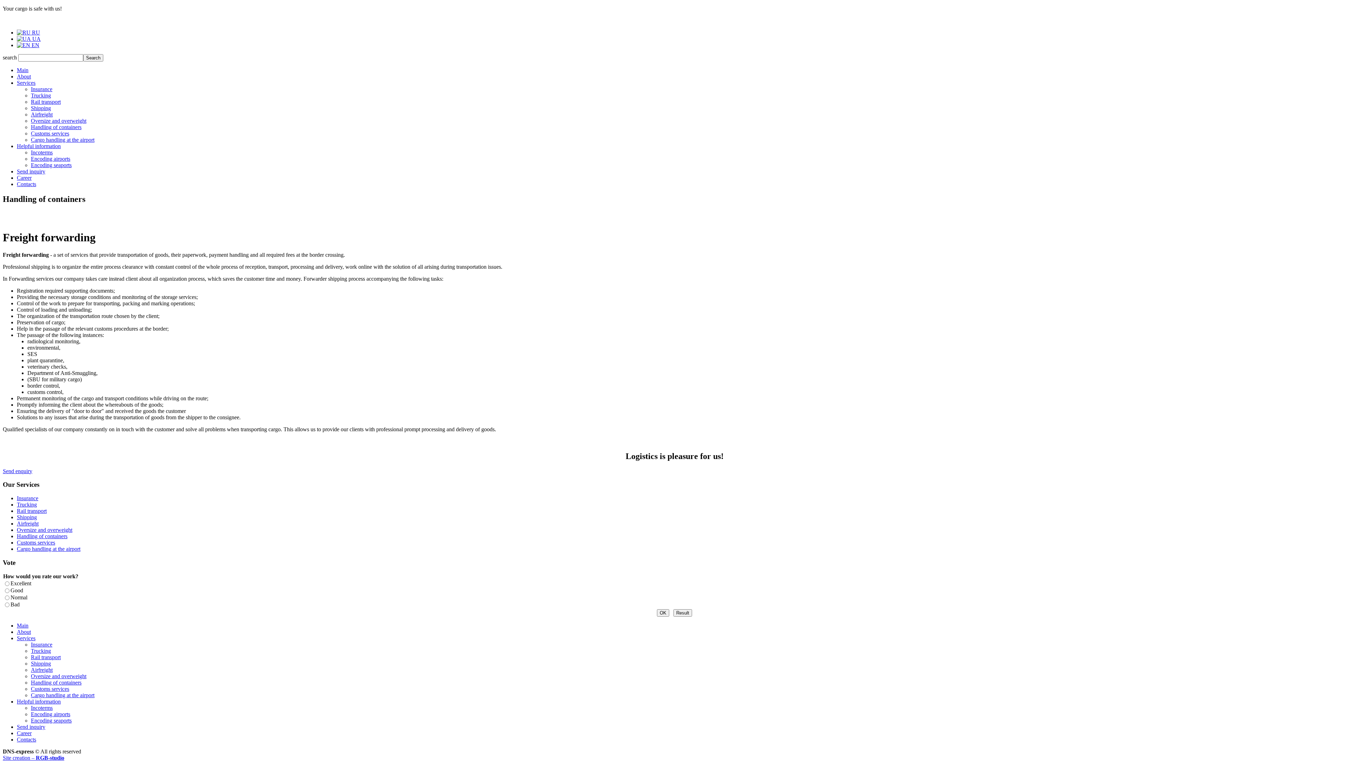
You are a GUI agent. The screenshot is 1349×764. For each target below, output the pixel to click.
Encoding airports (50, 159)
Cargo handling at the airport (63, 140)
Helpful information (39, 146)
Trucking (41, 95)
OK (663, 613)
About (24, 76)
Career (24, 178)
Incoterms (42, 152)
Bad (15, 604)
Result (682, 613)
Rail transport (46, 102)
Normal (19, 597)
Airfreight (42, 114)
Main (22, 70)
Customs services (50, 133)
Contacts (26, 184)
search (10, 58)
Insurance (41, 89)
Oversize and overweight (58, 121)
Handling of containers (56, 127)
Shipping (41, 108)
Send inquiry (31, 171)
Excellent (21, 583)
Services (26, 83)
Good (17, 590)
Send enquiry (17, 471)
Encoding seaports (51, 165)
